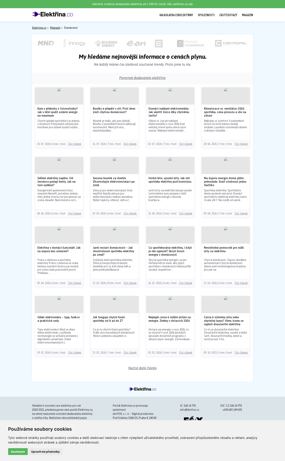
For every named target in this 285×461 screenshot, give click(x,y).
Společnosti (206, 15)
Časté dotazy (228, 15)
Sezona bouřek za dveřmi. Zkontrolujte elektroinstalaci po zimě (114, 181)
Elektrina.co (39, 27)
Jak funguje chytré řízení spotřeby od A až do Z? (109, 318)
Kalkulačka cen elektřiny (176, 15)
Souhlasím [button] (18, 451)
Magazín (247, 15)
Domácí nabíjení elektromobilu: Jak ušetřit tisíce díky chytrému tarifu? (169, 112)
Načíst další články (142, 368)
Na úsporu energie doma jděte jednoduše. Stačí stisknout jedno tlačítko (225, 181)
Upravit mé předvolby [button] (45, 451)
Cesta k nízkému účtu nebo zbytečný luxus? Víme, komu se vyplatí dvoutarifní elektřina (224, 320)
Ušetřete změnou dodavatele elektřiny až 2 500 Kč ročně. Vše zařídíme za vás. (142, 4)
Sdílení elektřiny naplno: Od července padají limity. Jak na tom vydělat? (56, 181)
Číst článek (74, 144)
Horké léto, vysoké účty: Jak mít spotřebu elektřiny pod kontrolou (170, 179)
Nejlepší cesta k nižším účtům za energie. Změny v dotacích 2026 (170, 318)
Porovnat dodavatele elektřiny (142, 78)
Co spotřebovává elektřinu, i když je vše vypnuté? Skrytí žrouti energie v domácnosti (170, 251)
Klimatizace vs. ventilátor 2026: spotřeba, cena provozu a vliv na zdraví (225, 112)
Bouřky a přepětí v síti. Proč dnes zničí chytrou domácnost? (114, 110)
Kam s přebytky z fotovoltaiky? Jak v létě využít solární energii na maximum (57, 112)
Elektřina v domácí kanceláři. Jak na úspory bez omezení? (59, 249)
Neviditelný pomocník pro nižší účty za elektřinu (224, 249)
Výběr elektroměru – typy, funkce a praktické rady (58, 318)
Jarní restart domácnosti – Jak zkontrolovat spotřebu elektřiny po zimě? (113, 251)
